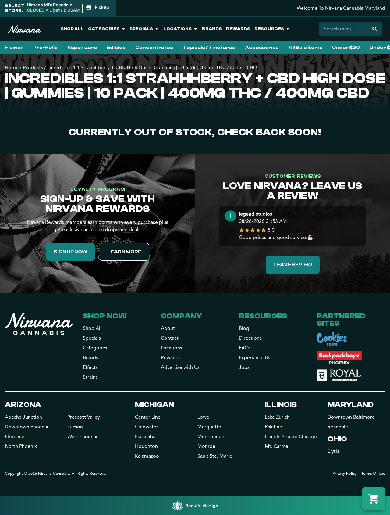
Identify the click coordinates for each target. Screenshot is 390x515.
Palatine (273, 427)
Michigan (154, 405)
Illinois (281, 405)
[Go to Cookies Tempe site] (332, 339)
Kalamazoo (147, 456)
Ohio (337, 439)
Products (33, 68)
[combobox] (343, 29)
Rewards (238, 29)
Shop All (72, 29)
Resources (269, 29)
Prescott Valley (83, 417)
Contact (170, 338)
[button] (69, 7)
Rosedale (338, 427)
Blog (244, 328)
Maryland (351, 405)
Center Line (148, 417)
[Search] (374, 29)
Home (12, 68)
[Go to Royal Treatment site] (339, 375)
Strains (90, 377)
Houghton (146, 446)
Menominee (210, 437)
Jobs (244, 367)
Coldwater (146, 427)
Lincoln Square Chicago (291, 437)
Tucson (75, 427)
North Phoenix (21, 446)
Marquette (209, 427)
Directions (250, 338)
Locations (177, 29)
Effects (90, 367)
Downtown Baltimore (351, 417)
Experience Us (254, 358)
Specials (141, 29)
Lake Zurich (277, 417)
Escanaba (145, 437)
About (168, 328)
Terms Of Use (373, 473)
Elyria (333, 451)
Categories (103, 29)
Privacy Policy (344, 473)
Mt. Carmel (277, 446)
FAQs (245, 348)
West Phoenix (82, 437)
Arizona (23, 405)
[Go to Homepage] (39, 324)
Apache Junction (23, 417)
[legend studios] (230, 216)
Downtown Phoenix (26, 427)
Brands (212, 29)
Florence (14, 437)
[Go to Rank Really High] (195, 505)
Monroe (206, 446)
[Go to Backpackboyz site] (339, 357)
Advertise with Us (180, 367)
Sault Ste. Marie (214, 456)
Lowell (204, 417)
